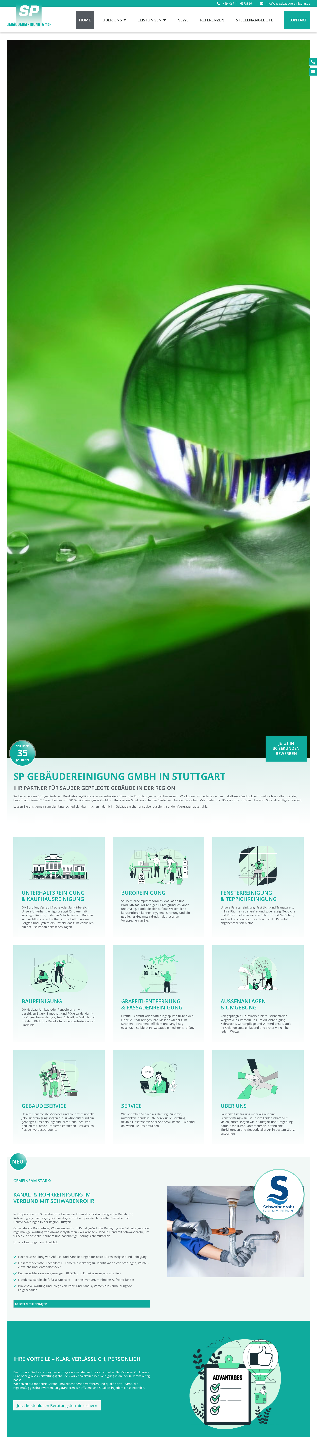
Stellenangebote (254, 20)
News (183, 20)
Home (85, 20)
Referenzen (212, 20)
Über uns (112, 20)
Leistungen (150, 20)
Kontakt (297, 20)
